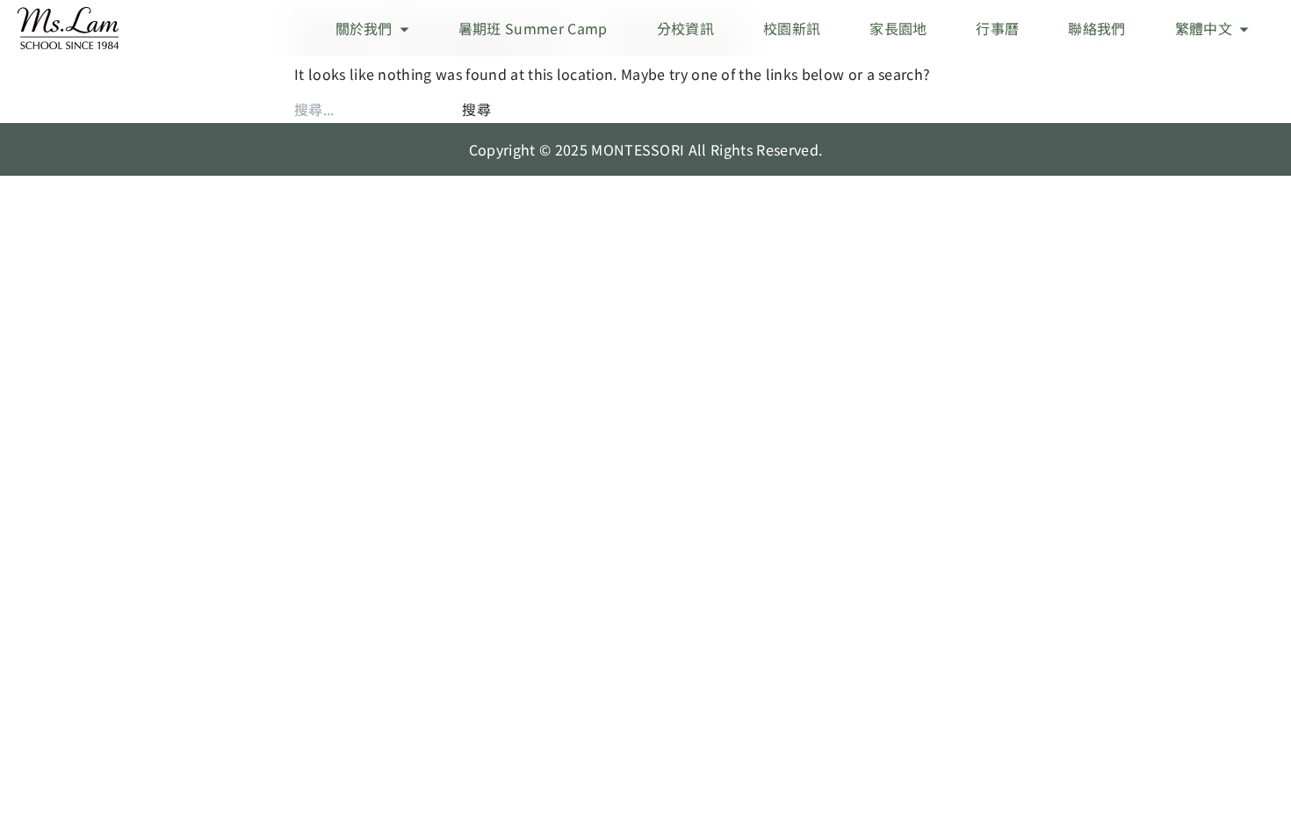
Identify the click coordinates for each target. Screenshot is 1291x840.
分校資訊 (685, 28)
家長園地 (898, 28)
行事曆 (997, 28)
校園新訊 (791, 28)
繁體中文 (1203, 28)
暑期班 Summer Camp (533, 28)
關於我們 (364, 28)
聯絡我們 (1096, 28)
